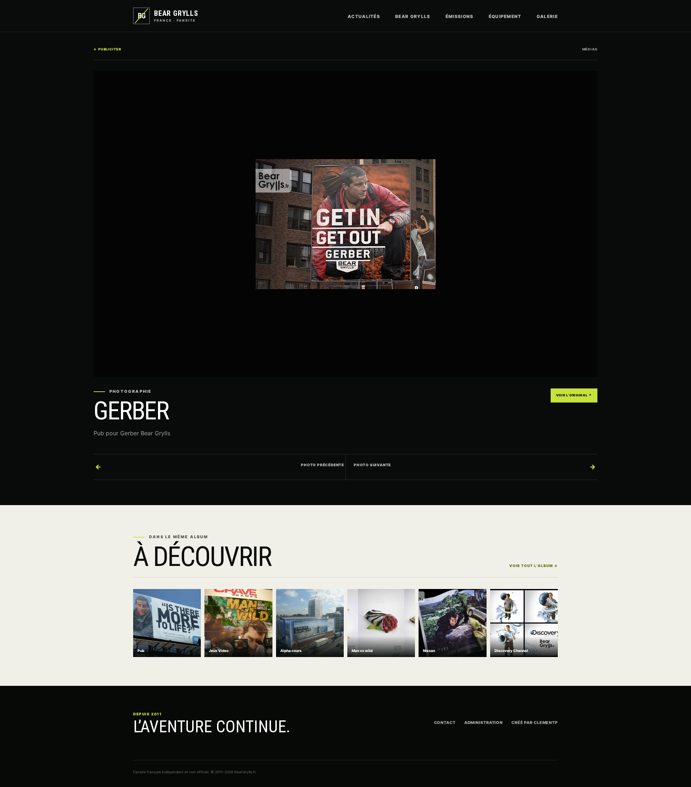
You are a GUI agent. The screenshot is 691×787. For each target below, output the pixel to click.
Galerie (547, 16)
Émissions (460, 16)
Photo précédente (219, 467)
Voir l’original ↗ (574, 395)
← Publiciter (107, 49)
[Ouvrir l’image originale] (345, 224)
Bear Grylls (412, 16)
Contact (445, 722)
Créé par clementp (534, 722)
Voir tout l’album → (533, 565)
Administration (483, 722)
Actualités (364, 16)
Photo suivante (475, 467)
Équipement (505, 16)
